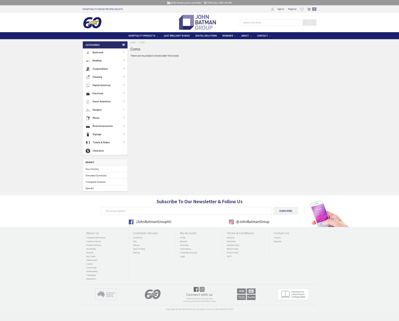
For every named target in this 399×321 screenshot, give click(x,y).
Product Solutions (93, 245)
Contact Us (137, 237)
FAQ (135, 241)
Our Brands (91, 249)
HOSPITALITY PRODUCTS (142, 35)
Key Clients (90, 256)
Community (91, 267)
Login (182, 256)
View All (90, 188)
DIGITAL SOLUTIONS (206, 35)
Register (292, 8)
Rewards (89, 252)
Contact (277, 237)
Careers (89, 264)
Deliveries (231, 237)
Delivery (136, 245)
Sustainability (92, 271)
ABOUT (245, 35)
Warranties (231, 241)
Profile (182, 237)
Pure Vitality (92, 169)
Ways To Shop (139, 249)
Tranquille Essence (96, 181)
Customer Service (93, 241)
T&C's (229, 256)
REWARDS (227, 35)
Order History (185, 249)
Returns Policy (233, 249)
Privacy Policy (232, 252)
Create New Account (188, 252)
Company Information (95, 237)
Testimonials (91, 260)
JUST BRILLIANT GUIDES (176, 35)
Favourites (184, 245)
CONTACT (262, 35)
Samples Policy (233, 245)
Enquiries (277, 241)
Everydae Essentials (96, 175)
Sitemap (136, 252)
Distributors (91, 279)
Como (142, 42)
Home (133, 42)
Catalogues (91, 275)
